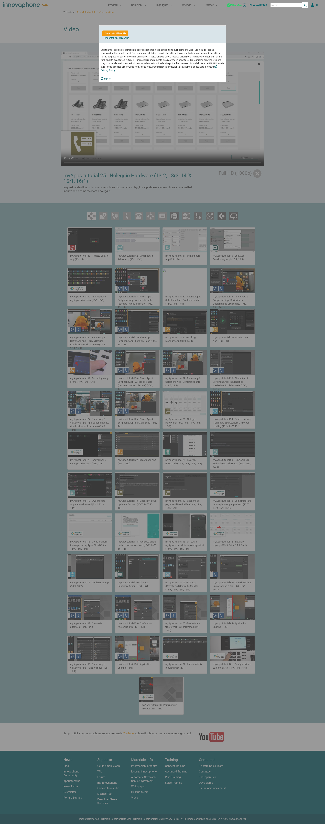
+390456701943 (257, 5)
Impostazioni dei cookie (116, 38)
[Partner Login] (312, 5)
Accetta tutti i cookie (115, 33)
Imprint (107, 78)
